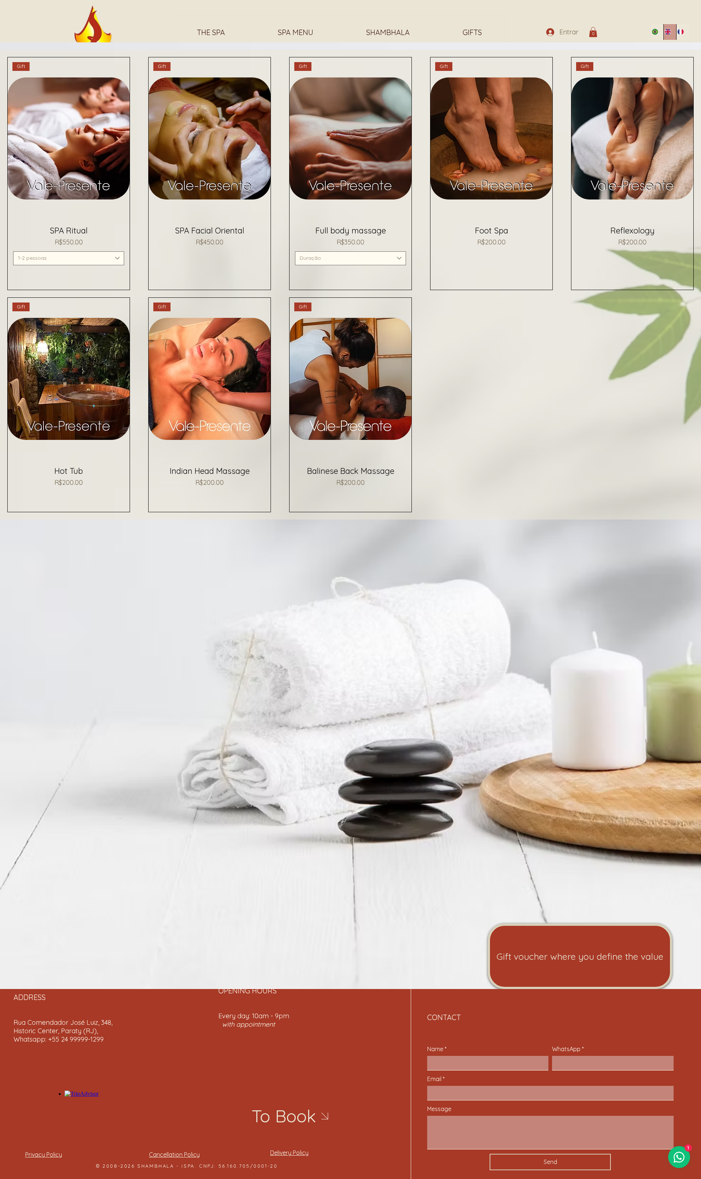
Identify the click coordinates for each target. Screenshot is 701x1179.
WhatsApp (568, 1049)
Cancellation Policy (174, 1154)
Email (436, 1079)
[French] (682, 32)
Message (439, 1109)
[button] (593, 32)
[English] (669, 32)
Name (437, 1049)
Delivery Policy (289, 1152)
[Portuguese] (657, 32)
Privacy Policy (43, 1154)
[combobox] (68, 258)
